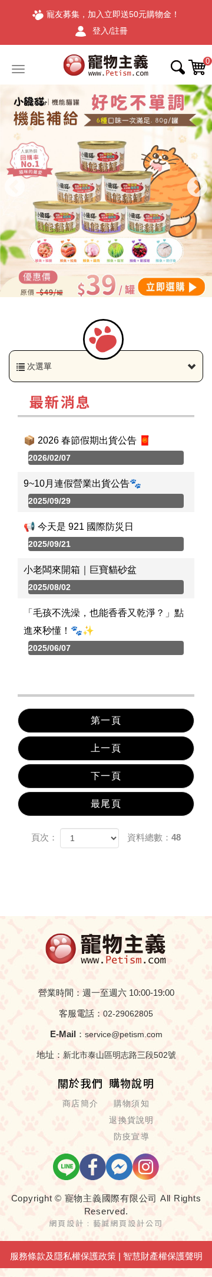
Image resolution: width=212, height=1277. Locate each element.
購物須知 (132, 1103)
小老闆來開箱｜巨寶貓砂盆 (80, 578)
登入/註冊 (110, 30)
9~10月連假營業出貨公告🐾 (82, 492)
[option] (106, 190)
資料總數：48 (154, 837)
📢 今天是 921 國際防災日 (79, 535)
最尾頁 (106, 804)
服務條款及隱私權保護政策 (63, 1256)
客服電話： (81, 1013)
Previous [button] (14, 188)
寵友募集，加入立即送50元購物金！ (113, 14)
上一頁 (106, 748)
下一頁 (106, 776)
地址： (50, 1055)
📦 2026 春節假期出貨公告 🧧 (87, 448)
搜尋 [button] (178, 67)
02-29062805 (128, 1013)
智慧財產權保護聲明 (163, 1256)
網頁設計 (66, 1223)
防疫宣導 (132, 1136)
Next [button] (197, 188)
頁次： (44, 837)
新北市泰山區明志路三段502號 (119, 1055)
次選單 (38, 366)
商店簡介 (80, 1103)
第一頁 (106, 720)
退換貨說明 (131, 1120)
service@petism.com (124, 1034)
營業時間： (60, 993)
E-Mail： (67, 1034)
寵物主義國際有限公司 (106, 65)
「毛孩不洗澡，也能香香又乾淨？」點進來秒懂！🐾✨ (104, 630)
